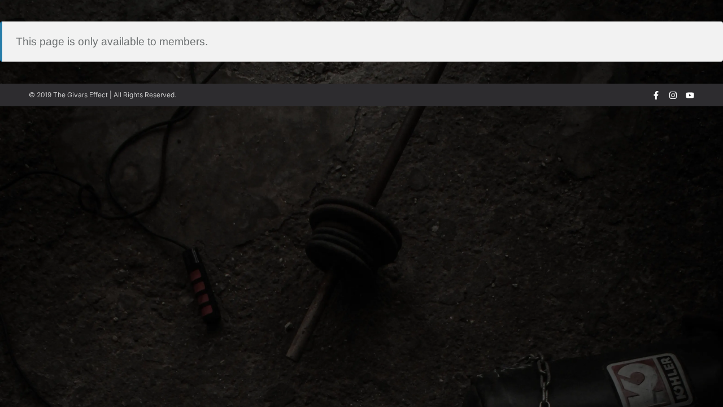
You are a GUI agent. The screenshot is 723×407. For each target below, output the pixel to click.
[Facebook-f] (656, 95)
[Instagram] (673, 95)
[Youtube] (690, 95)
